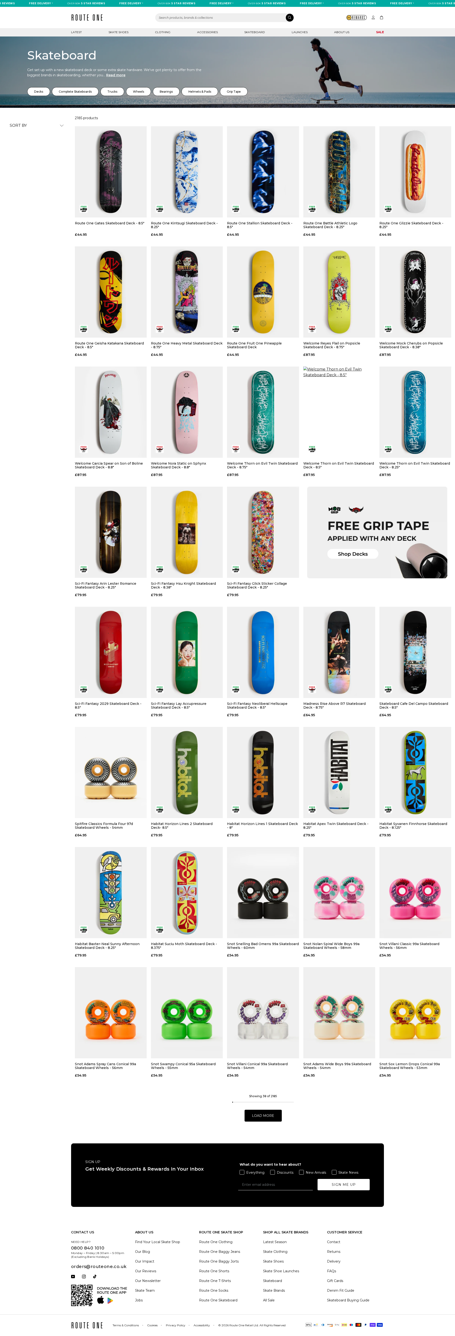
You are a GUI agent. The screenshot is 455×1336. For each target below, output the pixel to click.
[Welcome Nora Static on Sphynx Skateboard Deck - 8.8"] (187, 412)
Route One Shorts (214, 1271)
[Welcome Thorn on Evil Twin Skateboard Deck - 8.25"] (415, 412)
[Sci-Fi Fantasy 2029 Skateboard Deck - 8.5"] (111, 652)
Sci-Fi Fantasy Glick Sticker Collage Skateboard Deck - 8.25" (257, 585)
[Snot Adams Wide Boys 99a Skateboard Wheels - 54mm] (339, 1012)
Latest (76, 32)
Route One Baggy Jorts (219, 1261)
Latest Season (275, 1242)
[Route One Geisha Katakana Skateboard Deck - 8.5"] (111, 292)
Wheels (138, 91)
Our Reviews (145, 1271)
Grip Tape (234, 91)
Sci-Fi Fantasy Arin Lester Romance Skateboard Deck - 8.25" (105, 585)
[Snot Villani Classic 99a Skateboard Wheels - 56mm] (415, 892)
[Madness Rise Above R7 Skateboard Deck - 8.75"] (339, 652)
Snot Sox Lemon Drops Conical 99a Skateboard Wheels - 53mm (409, 1066)
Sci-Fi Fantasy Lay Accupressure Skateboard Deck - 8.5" (178, 705)
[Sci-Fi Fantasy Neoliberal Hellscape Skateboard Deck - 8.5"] (263, 652)
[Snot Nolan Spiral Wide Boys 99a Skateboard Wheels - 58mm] (339, 892)
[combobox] (224, 17)
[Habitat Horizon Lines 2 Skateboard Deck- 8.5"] (187, 772)
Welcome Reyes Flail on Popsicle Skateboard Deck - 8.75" (331, 345)
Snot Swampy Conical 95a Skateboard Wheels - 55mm (183, 1066)
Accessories (207, 32)
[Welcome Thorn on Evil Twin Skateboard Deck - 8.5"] (339, 412)
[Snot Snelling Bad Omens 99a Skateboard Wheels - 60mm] (263, 892)
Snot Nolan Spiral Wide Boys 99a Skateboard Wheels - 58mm (331, 946)
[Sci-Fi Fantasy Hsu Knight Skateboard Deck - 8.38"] (187, 532)
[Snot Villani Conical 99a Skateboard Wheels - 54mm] (263, 1012)
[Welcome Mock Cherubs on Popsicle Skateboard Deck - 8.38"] (415, 292)
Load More (263, 1116)
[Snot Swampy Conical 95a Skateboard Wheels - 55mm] (187, 1012)
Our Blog (142, 1252)
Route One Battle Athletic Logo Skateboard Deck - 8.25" (330, 225)
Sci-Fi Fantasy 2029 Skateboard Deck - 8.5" (108, 705)
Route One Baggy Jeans (219, 1252)
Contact (333, 1242)
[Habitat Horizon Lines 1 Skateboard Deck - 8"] (263, 772)
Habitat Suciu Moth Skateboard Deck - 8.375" (184, 946)
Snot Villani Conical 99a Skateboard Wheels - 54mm (257, 1066)
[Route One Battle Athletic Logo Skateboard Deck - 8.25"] (339, 171)
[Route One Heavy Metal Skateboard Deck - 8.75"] (187, 292)
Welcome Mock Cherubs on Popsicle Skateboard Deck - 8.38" (411, 345)
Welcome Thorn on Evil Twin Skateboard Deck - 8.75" (262, 465)
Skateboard (254, 32)
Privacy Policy (175, 1325)
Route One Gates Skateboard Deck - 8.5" (109, 223)
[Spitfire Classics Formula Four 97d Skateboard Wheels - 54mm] (111, 772)
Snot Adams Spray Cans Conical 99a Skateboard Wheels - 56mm (105, 1066)
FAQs (331, 1271)
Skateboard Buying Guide (348, 1300)
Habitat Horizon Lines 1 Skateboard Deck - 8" (262, 825)
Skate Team (145, 1290)
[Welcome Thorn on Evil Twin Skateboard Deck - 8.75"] (263, 412)
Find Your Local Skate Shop (157, 1242)
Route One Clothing (215, 1242)
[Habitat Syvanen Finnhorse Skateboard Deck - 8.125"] (415, 772)
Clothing (162, 32)
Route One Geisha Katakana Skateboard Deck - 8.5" (109, 345)
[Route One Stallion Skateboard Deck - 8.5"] (263, 171)
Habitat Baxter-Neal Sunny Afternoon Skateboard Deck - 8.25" (107, 946)
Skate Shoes (118, 32)
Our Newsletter (148, 1281)
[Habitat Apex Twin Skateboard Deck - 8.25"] (339, 772)
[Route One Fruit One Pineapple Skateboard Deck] (263, 292)
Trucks (112, 91)
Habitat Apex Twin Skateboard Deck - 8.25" (336, 825)
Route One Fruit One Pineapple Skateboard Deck (254, 345)
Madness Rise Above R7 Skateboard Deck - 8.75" (334, 705)
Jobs (139, 1300)
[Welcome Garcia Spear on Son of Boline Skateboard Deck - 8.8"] (111, 412)
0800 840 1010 (87, 1248)
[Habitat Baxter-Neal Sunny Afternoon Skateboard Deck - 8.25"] (111, 892)
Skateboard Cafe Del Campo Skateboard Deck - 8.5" (413, 705)
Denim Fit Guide (340, 1290)
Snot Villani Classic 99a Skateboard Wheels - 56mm (409, 946)
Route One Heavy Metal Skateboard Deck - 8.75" (187, 345)
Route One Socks (213, 1290)
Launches (300, 32)
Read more (115, 75)
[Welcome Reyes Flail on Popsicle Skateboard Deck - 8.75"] (339, 292)
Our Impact (144, 1261)
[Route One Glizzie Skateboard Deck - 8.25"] (415, 171)
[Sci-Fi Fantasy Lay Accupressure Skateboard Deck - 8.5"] (187, 652)
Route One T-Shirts (215, 1281)
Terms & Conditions (126, 1325)
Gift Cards (335, 1281)
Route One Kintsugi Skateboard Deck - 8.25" (184, 225)
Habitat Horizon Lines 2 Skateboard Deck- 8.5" (182, 825)
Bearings (166, 91)
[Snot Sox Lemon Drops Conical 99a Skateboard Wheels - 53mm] (415, 1012)
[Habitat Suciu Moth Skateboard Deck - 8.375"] (187, 892)
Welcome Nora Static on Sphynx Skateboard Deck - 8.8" (178, 465)
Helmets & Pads (199, 91)
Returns (333, 1252)
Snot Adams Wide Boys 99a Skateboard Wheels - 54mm (337, 1066)
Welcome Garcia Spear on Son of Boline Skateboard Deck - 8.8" (109, 465)
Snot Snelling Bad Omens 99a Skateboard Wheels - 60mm (263, 946)
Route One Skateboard (218, 1300)
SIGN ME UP (344, 1184)
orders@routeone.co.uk (98, 1266)
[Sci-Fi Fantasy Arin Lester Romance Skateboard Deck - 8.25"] (111, 532)
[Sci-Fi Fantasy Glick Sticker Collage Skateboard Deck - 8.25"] (263, 532)
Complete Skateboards (75, 91)
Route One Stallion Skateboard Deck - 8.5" (259, 225)
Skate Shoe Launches (281, 1271)
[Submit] (290, 18)
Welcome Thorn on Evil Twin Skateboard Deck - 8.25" (414, 465)
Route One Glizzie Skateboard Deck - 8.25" (411, 225)
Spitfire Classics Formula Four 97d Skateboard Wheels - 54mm (104, 825)
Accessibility (202, 1325)
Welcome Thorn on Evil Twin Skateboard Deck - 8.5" (338, 465)
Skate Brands (274, 1290)
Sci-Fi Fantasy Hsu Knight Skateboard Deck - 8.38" (183, 585)
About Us (341, 32)
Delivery (334, 1261)
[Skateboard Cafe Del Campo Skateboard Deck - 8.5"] (415, 652)
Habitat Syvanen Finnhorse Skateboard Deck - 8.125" (413, 825)
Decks (38, 91)
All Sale (269, 1300)
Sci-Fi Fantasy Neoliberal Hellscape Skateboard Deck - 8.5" (257, 705)
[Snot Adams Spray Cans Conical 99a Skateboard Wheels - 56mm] (111, 1012)
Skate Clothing (275, 1252)
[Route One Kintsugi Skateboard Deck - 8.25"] (187, 171)
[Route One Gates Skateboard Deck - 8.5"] (111, 171)
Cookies (152, 1325)
